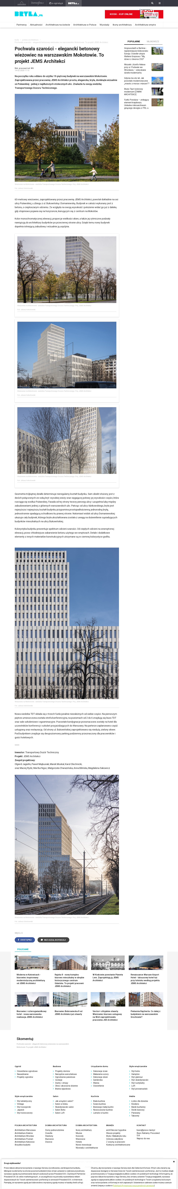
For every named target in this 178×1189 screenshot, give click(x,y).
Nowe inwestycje (83, 1145)
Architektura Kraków (24, 1133)
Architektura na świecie (58, 25)
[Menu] (159, 3)
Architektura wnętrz (145, 25)
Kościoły (80, 1136)
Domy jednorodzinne (54, 1130)
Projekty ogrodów (25, 1077)
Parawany (135, 1113)
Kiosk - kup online (121, 14)
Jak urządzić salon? (64, 1101)
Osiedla (48, 1133)
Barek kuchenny (138, 1107)
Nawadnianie (23, 1074)
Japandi (20, 1110)
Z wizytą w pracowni (115, 1142)
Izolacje (58, 1080)
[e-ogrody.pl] (56, 3)
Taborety (135, 1115)
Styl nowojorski (24, 1107)
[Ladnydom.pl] (22, 3)
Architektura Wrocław (24, 1136)
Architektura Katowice (25, 1142)
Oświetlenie (98, 1086)
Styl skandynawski (139, 1080)
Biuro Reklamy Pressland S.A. (148, 1134)
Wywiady (104, 25)
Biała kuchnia (99, 1101)
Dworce (48, 1142)
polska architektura (30, 40)
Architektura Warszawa (25, 1130)
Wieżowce (80, 1139)
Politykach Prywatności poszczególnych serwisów (133, 1186)
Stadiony (49, 1136)
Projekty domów (62, 1071)
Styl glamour (137, 1077)
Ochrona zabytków (114, 1139)
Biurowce (49, 1139)
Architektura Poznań (24, 1139)
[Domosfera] (38, 3)
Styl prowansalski (139, 1089)
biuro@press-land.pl (146, 1130)
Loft (133, 1086)
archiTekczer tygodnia (116, 1130)
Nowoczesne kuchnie (103, 1110)
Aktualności (36, 25)
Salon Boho (60, 1110)
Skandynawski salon (64, 1107)
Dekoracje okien (100, 1077)
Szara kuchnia (99, 1104)
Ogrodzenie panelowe (65, 1077)
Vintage (20, 1104)
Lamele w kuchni (100, 1113)
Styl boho (135, 1071)
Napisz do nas (143, 1138)
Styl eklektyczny (24, 1101)
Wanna (96, 1083)
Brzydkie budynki (22, 1145)
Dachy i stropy (61, 1083)
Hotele (79, 1142)
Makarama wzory (101, 1074)
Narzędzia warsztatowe (66, 1074)
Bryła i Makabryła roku (116, 1136)
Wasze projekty (113, 1133)
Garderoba (98, 1080)
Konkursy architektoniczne (118, 1145)
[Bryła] (74, 3)
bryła (17, 40)
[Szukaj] (152, 3)
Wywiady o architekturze (87, 1148)
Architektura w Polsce (84, 25)
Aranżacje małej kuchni (103, 1107)
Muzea (79, 1133)
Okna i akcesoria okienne (66, 1086)
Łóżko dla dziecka (139, 1101)
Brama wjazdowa (62, 1089)
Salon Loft (60, 1113)
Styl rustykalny (138, 1083)
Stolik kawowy (138, 1110)
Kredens (135, 1104)
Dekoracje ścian (100, 1071)
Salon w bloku (61, 1104)
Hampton (135, 1074)
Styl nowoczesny (25, 1113)
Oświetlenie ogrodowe (27, 1071)
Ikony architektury (122, 25)
